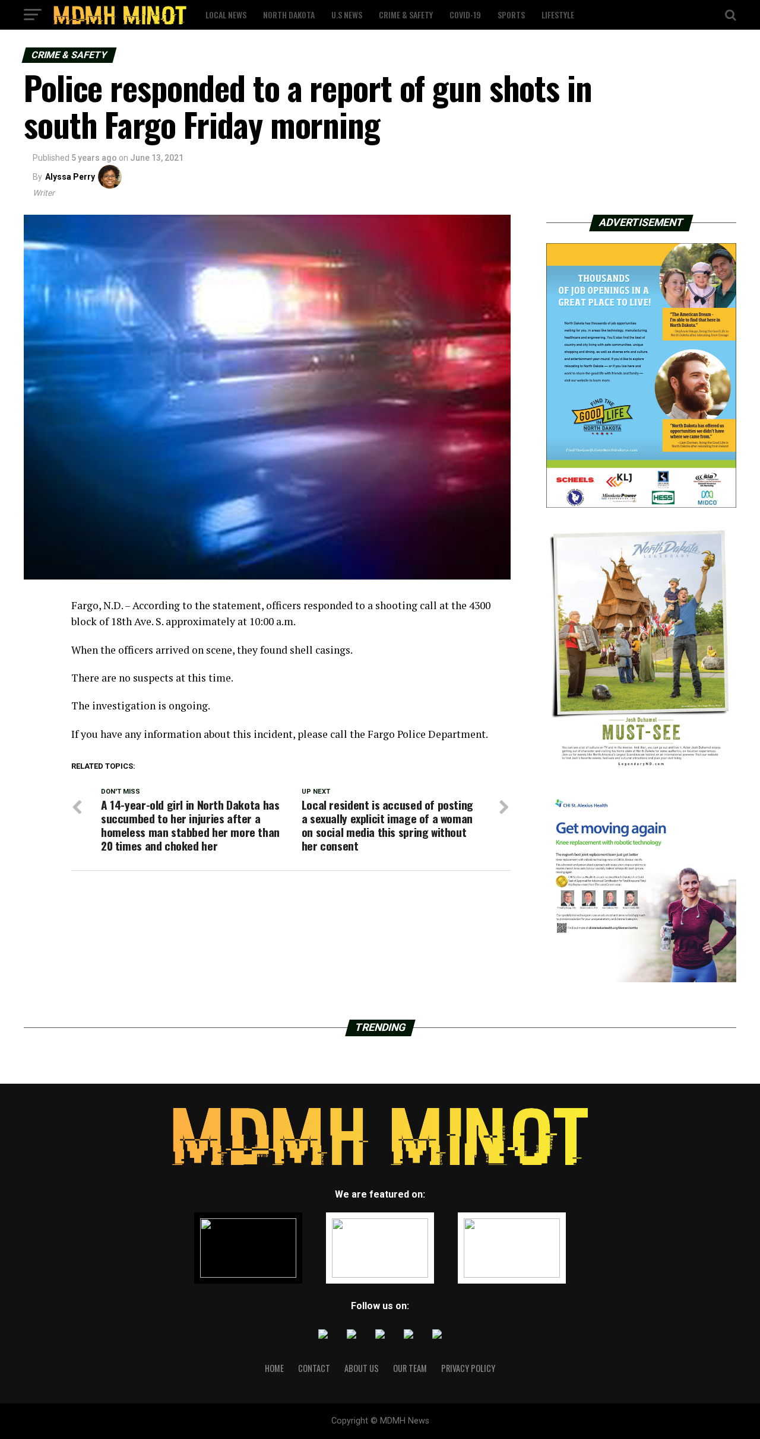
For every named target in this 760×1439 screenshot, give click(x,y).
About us (361, 1368)
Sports (511, 14)
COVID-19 (465, 14)
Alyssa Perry (70, 177)
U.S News (346, 14)
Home (274, 1368)
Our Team (410, 1368)
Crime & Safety (406, 14)
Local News (225, 14)
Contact (314, 1368)
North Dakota (289, 14)
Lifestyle (558, 14)
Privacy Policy (468, 1368)
